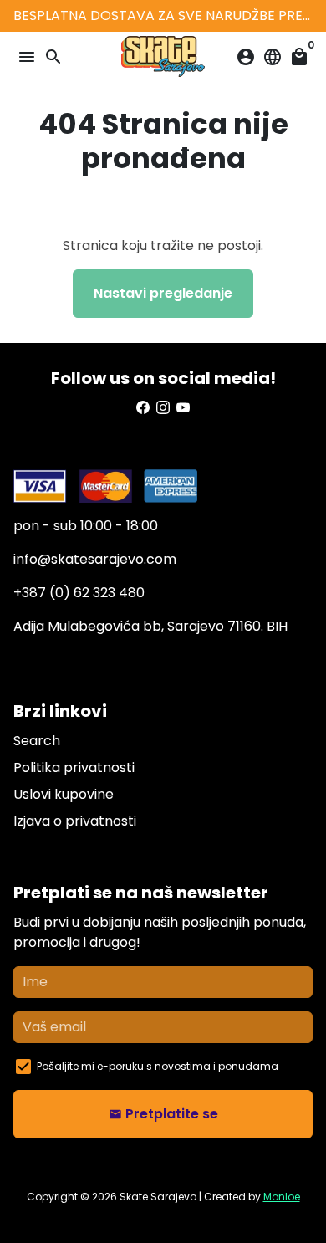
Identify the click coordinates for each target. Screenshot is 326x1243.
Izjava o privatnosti (74, 821)
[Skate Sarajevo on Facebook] (143, 407)
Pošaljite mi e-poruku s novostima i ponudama (157, 1066)
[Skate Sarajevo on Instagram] (163, 407)
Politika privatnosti (74, 767)
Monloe (281, 1196)
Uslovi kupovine (63, 794)
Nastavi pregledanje (163, 293)
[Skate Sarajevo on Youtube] (183, 407)
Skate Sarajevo (158, 1196)
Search (36, 740)
